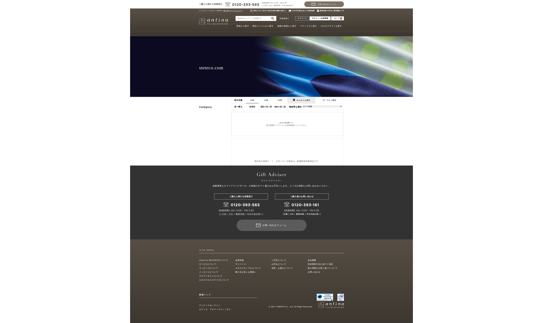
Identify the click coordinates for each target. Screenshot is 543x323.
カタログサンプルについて (248, 268)
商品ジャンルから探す (263, 26)
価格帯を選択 (295, 107)
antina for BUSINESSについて (213, 260)
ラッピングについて (208, 268)
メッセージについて (208, 272)
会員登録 (239, 260)
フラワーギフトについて (210, 276)
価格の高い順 (280, 107)
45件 (266, 100)
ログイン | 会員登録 (320, 18)
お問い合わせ (314, 272)
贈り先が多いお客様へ (246, 272)
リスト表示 (331, 100)
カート (337, 18)
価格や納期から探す (287, 26)
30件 (252, 100)
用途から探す (242, 26)
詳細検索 (284, 18)
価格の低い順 (266, 107)
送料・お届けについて (282, 268)
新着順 (252, 107)
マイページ (302, 18)
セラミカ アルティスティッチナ (215, 309)
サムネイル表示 (303, 100)
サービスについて (207, 264)
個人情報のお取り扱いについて (322, 268)
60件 (280, 100)
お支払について (279, 264)
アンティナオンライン (209, 305)
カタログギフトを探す (331, 26)
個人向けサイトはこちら (232, 10)
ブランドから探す (308, 26)
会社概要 (312, 260)
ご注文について (279, 260)
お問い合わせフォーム (327, 4)
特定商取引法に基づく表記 (320, 264)
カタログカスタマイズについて (214, 280)
